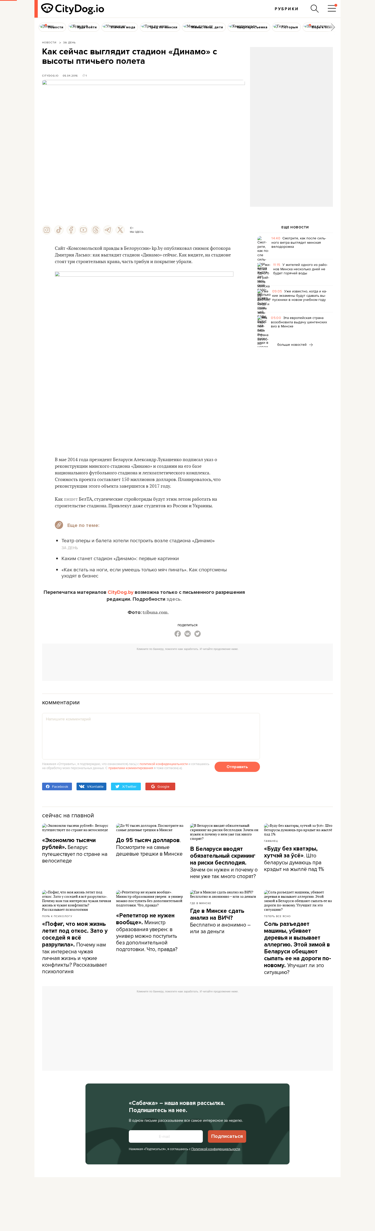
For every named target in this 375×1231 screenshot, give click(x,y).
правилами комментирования (130, 768)
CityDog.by (120, 592)
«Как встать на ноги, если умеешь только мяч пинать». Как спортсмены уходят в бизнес (144, 572)
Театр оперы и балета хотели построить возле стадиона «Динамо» (138, 540)
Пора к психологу (57, 916)
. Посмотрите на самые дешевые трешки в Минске (149, 846)
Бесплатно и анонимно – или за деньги (220, 921)
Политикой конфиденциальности (215, 1149)
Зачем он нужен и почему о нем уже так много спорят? (224, 862)
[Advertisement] (291, 88)
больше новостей (292, 344)
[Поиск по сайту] (315, 9)
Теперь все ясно (277, 916)
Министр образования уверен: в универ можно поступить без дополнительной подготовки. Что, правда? (147, 932)
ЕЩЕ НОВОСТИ (295, 227)
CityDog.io (50, 75)
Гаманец (271, 841)
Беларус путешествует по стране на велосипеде (74, 850)
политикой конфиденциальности (164, 763)
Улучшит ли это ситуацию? (297, 948)
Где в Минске (200, 903)
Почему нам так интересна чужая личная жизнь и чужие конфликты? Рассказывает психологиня (75, 947)
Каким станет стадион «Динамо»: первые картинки (120, 558)
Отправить (237, 766)
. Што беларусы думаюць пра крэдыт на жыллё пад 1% (294, 859)
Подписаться (227, 1136)
